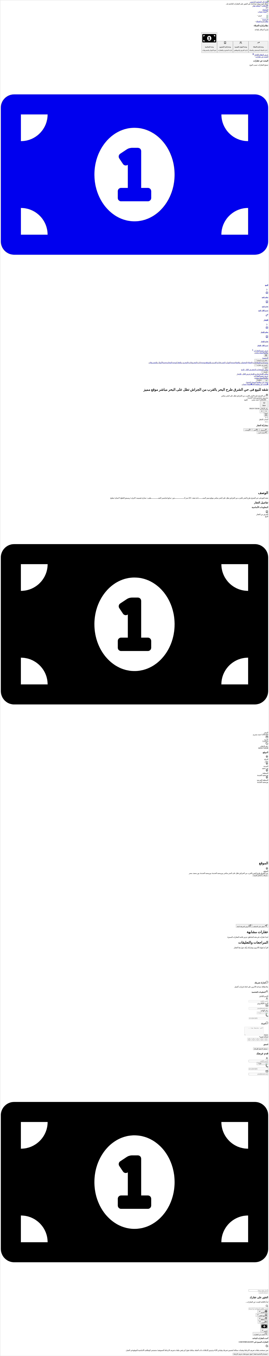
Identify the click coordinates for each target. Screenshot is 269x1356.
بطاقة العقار (246, 485)
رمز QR (256, 485)
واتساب (243, 466)
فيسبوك (256, 466)
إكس (249, 466)
